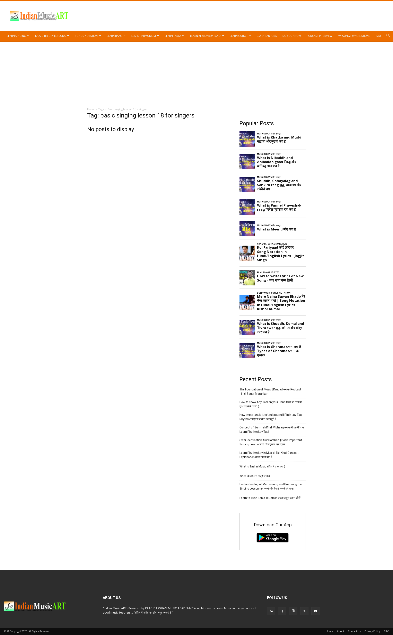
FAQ (378, 36)
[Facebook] (282, 611)
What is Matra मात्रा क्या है (254, 475)
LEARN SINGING (16, 36)
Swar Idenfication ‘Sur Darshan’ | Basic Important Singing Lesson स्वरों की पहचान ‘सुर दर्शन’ (270, 442)
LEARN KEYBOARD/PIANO (205, 36)
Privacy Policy (372, 631)
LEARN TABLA (173, 36)
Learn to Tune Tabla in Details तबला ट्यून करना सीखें (269, 498)
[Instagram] (293, 611)
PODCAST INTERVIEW (319, 36)
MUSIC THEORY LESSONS (50, 36)
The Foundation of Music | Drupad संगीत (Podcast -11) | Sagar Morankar (270, 391)
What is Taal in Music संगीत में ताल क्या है (262, 466)
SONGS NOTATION (86, 36)
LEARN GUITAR (238, 36)
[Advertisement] (196, 72)
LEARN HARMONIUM (143, 36)
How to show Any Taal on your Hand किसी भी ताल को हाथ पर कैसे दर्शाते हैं (270, 404)
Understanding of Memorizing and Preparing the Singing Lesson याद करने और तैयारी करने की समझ (270, 486)
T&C (386, 631)
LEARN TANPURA (267, 36)
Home (90, 109)
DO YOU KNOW (291, 36)
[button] (388, 36)
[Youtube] (315, 611)
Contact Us (354, 631)
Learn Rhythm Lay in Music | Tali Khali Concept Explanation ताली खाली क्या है (268, 455)
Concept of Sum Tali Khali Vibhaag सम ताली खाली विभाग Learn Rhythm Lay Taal (272, 429)
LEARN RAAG (114, 36)
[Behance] (271, 611)
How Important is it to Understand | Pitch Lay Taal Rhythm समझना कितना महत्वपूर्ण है (270, 417)
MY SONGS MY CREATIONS (354, 36)
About (340, 631)
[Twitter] (304, 611)
